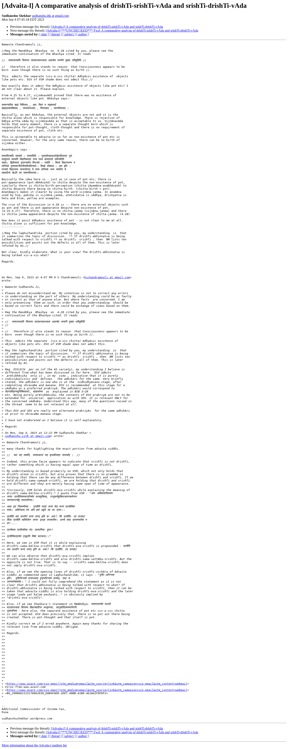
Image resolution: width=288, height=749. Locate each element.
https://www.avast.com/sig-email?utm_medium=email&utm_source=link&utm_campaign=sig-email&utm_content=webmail (97, 683)
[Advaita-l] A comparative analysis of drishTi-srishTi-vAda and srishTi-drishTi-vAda (107, 26)
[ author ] (82, 34)
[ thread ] (56, 34)
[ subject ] (68, 34)
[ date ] (44, 34)
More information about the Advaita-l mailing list (34, 745)
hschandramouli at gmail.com (107, 277)
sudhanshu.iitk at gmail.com (50, 16)
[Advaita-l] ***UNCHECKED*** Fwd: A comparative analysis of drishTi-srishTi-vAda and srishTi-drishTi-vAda (122, 30)
